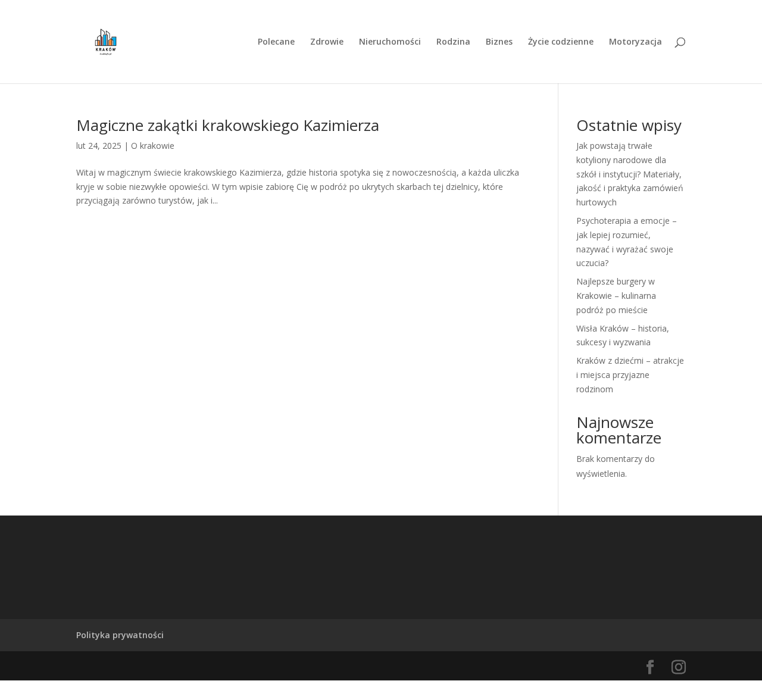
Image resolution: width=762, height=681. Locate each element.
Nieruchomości (390, 42)
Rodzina (453, 42)
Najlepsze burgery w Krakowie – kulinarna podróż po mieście (616, 295)
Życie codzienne (561, 42)
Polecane (276, 42)
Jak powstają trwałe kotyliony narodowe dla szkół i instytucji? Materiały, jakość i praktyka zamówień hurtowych (629, 174)
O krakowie (152, 145)
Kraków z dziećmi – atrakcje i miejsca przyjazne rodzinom (630, 375)
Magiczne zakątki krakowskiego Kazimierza (227, 125)
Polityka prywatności (120, 635)
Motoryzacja (635, 42)
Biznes (499, 42)
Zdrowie (326, 42)
